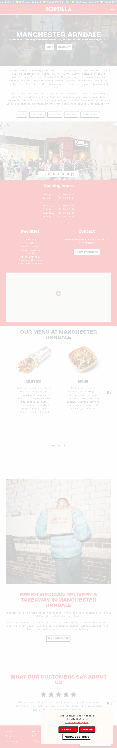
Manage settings (77, 736)
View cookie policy (77, 722)
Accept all (68, 729)
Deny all (87, 729)
